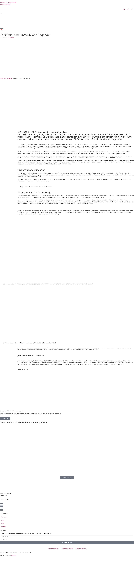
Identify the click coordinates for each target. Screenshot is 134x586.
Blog (5, 78)
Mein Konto (4, 517)
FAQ (2, 520)
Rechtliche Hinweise (81, 548)
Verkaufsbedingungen (53, 548)
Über (2, 523)
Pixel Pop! (13, 555)
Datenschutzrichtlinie (67, 548)
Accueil (1, 78)
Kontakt (3, 526)
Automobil (11, 37)
